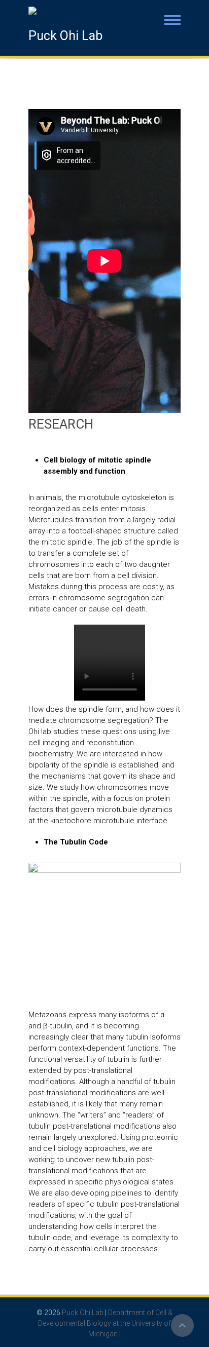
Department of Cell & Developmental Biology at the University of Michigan (105, 1323)
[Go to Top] (182, 1325)
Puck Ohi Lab (65, 35)
